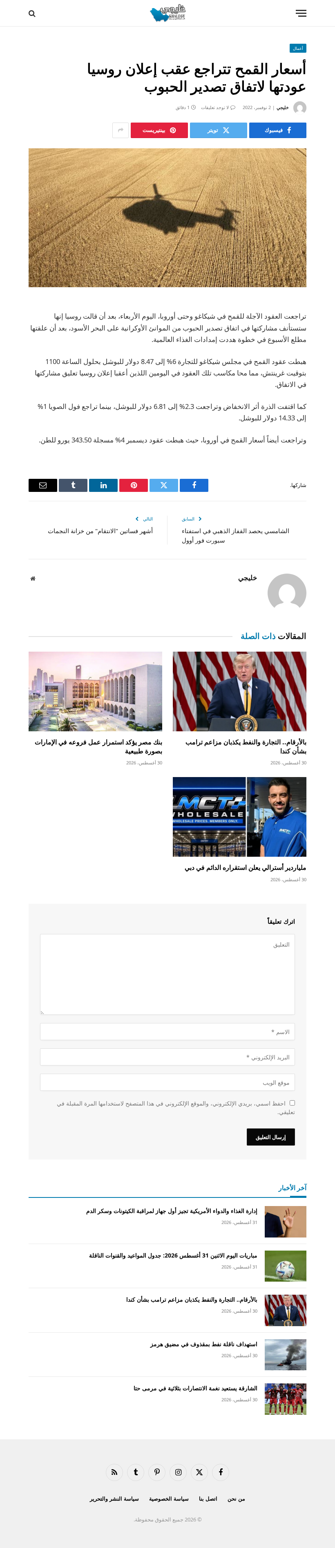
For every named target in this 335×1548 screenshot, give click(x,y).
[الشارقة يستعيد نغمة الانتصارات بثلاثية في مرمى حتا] (285, 1399)
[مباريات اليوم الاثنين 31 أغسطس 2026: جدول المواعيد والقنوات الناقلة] (285, 1266)
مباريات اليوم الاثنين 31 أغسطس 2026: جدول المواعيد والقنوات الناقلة (173, 1255)
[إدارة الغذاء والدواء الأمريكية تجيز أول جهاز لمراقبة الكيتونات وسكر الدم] (285, 1222)
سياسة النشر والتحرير (114, 1498)
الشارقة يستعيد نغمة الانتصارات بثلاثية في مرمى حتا (195, 1388)
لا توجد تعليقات (215, 107)
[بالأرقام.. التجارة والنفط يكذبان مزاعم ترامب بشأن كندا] (239, 691)
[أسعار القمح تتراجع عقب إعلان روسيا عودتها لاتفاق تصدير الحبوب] (167, 217)
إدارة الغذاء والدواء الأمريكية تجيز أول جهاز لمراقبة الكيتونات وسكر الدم (171, 1211)
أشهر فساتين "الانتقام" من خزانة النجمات (100, 531)
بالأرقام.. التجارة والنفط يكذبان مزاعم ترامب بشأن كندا (245, 746)
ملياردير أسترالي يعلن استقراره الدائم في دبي (245, 867)
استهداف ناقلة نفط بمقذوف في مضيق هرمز (203, 1344)
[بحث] (33, 13)
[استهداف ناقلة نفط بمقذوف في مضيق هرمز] (285, 1355)
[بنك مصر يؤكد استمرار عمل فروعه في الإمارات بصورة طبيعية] (95, 691)
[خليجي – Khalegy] (167, 13)
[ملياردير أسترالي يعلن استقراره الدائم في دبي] (239, 817)
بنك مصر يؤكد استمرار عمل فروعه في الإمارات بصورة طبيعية (98, 746)
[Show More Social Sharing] (120, 130)
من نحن (236, 1498)
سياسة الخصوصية (169, 1498)
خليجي (283, 107)
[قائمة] (301, 13)
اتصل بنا (208, 1498)
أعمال (298, 48)
